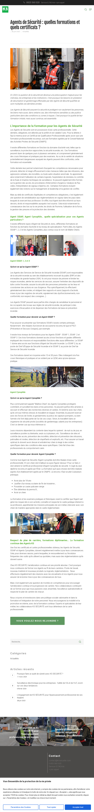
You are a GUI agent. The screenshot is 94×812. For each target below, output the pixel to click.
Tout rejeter (51, 807)
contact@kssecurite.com (60, 760)
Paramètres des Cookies (21, 807)
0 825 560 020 (55, 763)
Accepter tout (78, 807)
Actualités (26, 31)
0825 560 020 (33, 2)
